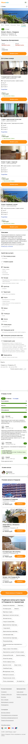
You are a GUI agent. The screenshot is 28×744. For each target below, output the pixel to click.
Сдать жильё (20, 692)
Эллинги (16, 608)
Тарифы (19, 697)
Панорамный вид (7, 641)
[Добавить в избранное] (27, 6)
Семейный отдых (7, 668)
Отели (3, 6)
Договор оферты (5, 712)
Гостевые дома (7, 608)
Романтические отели (9, 678)
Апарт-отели (17, 665)
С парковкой (6, 628)
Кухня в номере (20, 655)
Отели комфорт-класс (9, 662)
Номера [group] (7, 25)
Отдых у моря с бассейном (10, 649)
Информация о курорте (7, 702)
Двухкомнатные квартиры (10, 625)
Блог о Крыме (4, 699)
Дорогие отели (7, 665)
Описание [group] (13, 25)
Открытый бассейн (8, 655)
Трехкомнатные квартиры (10, 638)
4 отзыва (15, 398)
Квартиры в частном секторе (11, 615)
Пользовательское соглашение (9, 715)
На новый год (20, 681)
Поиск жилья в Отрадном (14, 593)
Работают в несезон (8, 674)
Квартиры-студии (7, 612)
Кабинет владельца (22, 694)
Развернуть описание (7, 246)
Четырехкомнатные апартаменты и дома (12, 645)
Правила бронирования (7, 720)
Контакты (3, 697)
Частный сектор (7, 618)
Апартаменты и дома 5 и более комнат (13, 652)
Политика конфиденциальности (9, 718)
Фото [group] (2, 25)
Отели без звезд (7, 658)
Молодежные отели (8, 671)
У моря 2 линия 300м (8, 621)
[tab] (12, 20)
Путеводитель (4, 705)
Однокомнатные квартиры (10, 631)
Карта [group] (18, 25)
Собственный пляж (8, 634)
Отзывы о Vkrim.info (6, 694)
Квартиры (20, 605)
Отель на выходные (8, 681)
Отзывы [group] (23, 25)
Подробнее (4, 89)
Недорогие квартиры (9, 605)
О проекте (4, 692)
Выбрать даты (14, 99)
